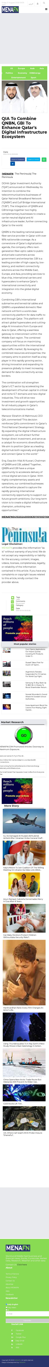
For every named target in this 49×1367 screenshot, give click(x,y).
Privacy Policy (11, 1277)
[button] (37, 3)
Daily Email (19, 1341)
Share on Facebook (18, 159)
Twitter (18, 1334)
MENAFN (7, 173)
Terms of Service (12, 1274)
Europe (21, 68)
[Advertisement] (24, 38)
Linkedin (19, 1344)
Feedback (10, 1294)
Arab (32, 68)
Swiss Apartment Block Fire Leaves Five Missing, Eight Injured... (36, 707)
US (8, 68)
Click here (22, 1264)
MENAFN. (18, 1360)
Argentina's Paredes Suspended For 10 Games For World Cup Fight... (36, 674)
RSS (17, 1348)
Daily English (12, 1304)
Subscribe (27, 1321)
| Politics (8, 73)
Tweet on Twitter (33, 159)
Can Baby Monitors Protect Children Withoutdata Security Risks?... (19, 936)
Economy (22, 73)
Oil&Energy (37, 73)
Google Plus (20, 1337)
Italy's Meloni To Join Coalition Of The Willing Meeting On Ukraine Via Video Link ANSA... (23, 869)
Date (5, 152)
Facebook (19, 1330)
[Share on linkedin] (12, 164)
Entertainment (15, 78)
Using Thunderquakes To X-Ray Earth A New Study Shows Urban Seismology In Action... (23, 1045)
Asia (41, 68)
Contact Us (10, 1281)
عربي (31, 3)
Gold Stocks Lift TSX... (13, 1104)
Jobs (7, 1291)
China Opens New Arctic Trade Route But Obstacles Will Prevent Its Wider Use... (22, 1081)
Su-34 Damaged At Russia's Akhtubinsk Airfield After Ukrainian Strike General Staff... (23, 837)
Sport (32, 78)
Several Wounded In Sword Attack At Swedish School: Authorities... (36, 696)
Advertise (9, 1284)
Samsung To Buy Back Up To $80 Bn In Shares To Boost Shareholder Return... (36, 685)
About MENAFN (12, 1288)
